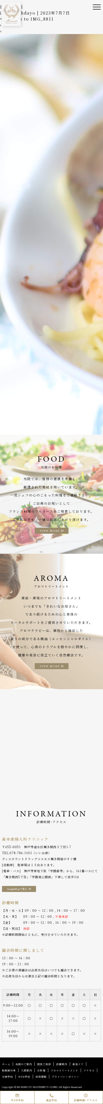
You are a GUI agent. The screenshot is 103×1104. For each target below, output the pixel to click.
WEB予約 (24, 1076)
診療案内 (61, 1064)
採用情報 (41, 1076)
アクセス (89, 1070)
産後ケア (78, 1064)
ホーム (6, 1064)
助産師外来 (9, 1070)
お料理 (41, 1070)
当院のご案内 (24, 1064)
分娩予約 (7, 1076)
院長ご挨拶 (44, 1064)
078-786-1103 (21, 853)
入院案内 (26, 1070)
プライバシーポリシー (65, 1076)
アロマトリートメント (64, 1070)
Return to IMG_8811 (27, 19)
